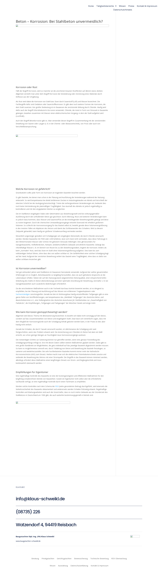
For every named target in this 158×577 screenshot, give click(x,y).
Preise (131, 6)
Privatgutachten (48, 558)
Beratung (35, 558)
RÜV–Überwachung (119, 558)
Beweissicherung (81, 558)
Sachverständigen (23, 294)
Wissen (122, 6)
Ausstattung (63, 565)
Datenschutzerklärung (79, 565)
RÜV (57, 386)
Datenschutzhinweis (122, 10)
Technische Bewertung (99, 558)
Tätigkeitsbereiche (105, 6)
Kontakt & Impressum (147, 6)
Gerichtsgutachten (64, 558)
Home (91, 6)
